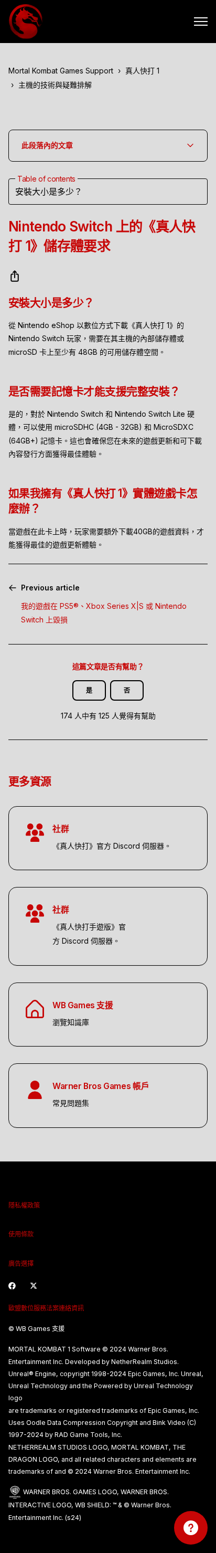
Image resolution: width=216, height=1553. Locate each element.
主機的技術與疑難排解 (55, 84)
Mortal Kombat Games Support (60, 70)
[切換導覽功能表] (201, 21)
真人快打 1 (142, 70)
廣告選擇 (21, 1263)
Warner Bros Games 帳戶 (100, 1086)
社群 (60, 829)
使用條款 (21, 1234)
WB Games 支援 (82, 1005)
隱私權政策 (24, 1205)
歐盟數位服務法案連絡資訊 (46, 1308)
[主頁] (25, 21)
